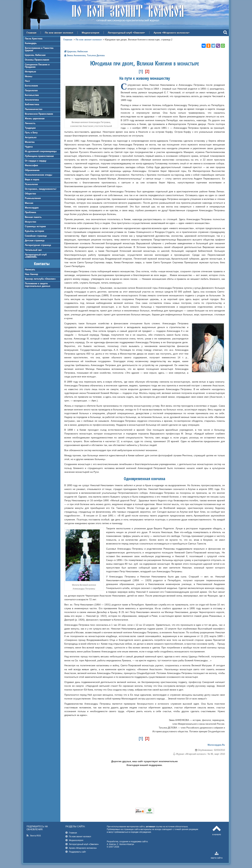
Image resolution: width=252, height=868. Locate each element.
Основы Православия (37, 59)
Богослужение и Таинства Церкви (39, 49)
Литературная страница (38, 245)
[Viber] (218, 46)
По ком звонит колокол (59, 32)
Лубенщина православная (39, 156)
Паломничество (33, 109)
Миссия (29, 203)
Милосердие (32, 207)
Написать (30, 269)
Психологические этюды (38, 175)
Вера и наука (32, 179)
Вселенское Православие (39, 114)
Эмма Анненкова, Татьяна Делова (86, 55)
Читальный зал (33, 250)
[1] (141, 71)
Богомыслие (32, 95)
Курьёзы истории (34, 231)
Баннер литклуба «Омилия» (40, 279)
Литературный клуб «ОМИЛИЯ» (36, 255)
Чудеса (29, 146)
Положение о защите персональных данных (37, 284)
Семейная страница (36, 236)
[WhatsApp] (223, 46)
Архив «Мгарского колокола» (172, 32)
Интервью (30, 71)
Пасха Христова (33, 38)
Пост (27, 81)
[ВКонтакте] (204, 46)
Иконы (28, 76)
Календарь (31, 43)
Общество (30, 193)
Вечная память (33, 217)
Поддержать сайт (77, 852)
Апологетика (32, 99)
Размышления (33, 198)
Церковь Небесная (35, 55)
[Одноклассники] (208, 46)
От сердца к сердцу (35, 160)
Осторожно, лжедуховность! (40, 189)
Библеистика (32, 104)
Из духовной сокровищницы (41, 151)
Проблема (30, 212)
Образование (32, 170)
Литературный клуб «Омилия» (126, 32)
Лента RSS (35, 835)
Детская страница (34, 240)
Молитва (29, 142)
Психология (31, 184)
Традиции (30, 128)
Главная (31, 32)
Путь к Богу (31, 132)
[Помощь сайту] (144, 813)
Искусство (30, 221)
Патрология (31, 90)
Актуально (31, 137)
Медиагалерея (90, 32)
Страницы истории (35, 226)
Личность (30, 123)
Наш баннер (31, 274)
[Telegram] (213, 46)
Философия (31, 165)
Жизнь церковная (35, 118)
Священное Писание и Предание (37, 65)
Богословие (31, 85)
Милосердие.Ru (216, 745)
